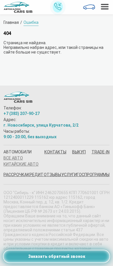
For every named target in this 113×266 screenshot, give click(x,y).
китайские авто (21, 164)
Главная (11, 22)
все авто (13, 158)
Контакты (55, 152)
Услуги (69, 174)
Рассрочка (15, 174)
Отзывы (52, 174)
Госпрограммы (93, 174)
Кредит (35, 174)
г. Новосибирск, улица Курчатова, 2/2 (41, 125)
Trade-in (101, 152)
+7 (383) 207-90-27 (21, 113)
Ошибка (31, 22)
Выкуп (79, 152)
